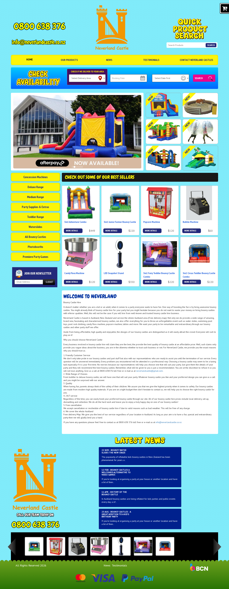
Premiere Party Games (35, 257)
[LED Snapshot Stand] (121, 546)
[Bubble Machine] (77, 546)
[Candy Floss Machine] (99, 546)
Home (29, 59)
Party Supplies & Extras (35, 207)
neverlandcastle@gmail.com (149, 370)
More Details (152, 230)
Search (211, 45)
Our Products (69, 60)
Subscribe (49, 282)
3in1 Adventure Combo (75, 221)
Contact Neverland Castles (196, 60)
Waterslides (35, 227)
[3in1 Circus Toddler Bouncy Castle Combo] (165, 546)
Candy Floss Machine (74, 273)
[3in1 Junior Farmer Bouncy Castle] (34, 546)
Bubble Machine (190, 221)
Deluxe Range (35, 187)
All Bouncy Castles (35, 237)
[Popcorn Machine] (56, 546)
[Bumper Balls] (200, 131)
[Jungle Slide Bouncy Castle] (200, 158)
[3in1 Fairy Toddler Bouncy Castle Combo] (143, 546)
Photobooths (35, 247)
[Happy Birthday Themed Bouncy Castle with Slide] (163, 105)
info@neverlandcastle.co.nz (169, 422)
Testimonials (151, 60)
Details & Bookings (73, 231)
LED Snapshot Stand (114, 273)
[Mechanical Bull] (200, 105)
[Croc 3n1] (163, 131)
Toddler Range (35, 217)
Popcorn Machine (151, 221)
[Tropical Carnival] (163, 158)
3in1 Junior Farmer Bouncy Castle (120, 221)
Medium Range (35, 197)
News (109, 60)
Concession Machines (35, 177)
